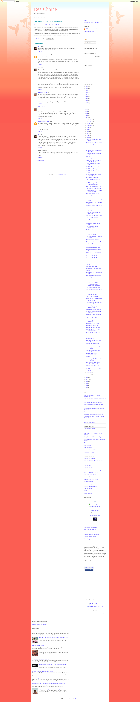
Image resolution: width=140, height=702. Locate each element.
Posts (87, 39)
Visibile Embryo (87, 491)
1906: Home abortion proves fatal (94, 215)
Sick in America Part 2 (91, 266)
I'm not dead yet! (90, 338)
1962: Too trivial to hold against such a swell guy (93, 175)
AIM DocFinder (87, 465)
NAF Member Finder (88, 481)
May (88, 133)
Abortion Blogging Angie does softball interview (93, 306)
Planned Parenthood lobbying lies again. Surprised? (94, 242)
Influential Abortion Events (90, 532)
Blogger (76, 698)
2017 (86, 103)
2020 (86, 98)
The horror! (34, 632)
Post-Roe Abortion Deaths (90, 536)
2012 (86, 113)
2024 (86, 90)
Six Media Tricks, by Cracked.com (91, 230)
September (89, 125)
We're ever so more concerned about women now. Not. (93, 315)
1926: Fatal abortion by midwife (93, 166)
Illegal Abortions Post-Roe (90, 529)
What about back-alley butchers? (91, 420)
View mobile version (57, 169)
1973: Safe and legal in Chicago (93, 245)
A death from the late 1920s (92, 325)
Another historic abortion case (93, 247)
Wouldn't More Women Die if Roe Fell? (93, 22)
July (88, 129)
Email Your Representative (90, 474)
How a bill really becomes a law (93, 186)
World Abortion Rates (95, 515)
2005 (86, 385)
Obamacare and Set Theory (92, 239)
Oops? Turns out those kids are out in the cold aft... (93, 161)
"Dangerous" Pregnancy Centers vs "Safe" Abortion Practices (53, 637)
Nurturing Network (88, 445)
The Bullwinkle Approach (92, 217)
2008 (86, 379)
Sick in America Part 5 (91, 258)
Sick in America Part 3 (91, 262)
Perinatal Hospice (88, 447)
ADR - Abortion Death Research (92, 28)
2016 (86, 105)
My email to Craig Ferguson (92, 177)
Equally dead (89, 264)
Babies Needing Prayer (89, 428)
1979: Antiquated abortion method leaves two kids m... (94, 191)
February (89, 372)
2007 (86, 381)
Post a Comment (40, 160)
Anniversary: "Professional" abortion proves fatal (92, 344)
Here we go (40, 109)
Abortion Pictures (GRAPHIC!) (91, 463)
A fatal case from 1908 (91, 317)
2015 (86, 107)
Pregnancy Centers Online (90, 449)
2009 (86, 377)
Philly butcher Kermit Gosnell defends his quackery (93, 363)
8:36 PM (40, 131)
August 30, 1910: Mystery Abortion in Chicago (50, 689)
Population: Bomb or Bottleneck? (91, 534)
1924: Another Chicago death (93, 146)
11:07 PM (40, 147)
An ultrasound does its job (92, 323)
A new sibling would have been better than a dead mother (52, 664)
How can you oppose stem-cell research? (93, 411)
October (89, 123)
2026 (86, 86)
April (88, 135)
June (88, 131)
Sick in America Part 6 (91, 255)
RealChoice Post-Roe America (39, 624)
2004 (86, 387)
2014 (86, 109)
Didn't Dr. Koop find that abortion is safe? (93, 402)
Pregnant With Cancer (89, 452)
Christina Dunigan (42, 92)
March (88, 137)
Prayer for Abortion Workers (90, 486)
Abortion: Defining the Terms (90, 527)
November (89, 121)
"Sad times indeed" (90, 300)
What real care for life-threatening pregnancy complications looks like (48, 683)
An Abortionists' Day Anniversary (94, 298)
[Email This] (46, 39)
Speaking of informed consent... (93, 309)
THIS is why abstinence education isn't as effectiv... (93, 285)
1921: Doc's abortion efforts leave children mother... (94, 303)
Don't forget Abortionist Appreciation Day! (91, 354)
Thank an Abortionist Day (92, 296)
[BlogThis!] (48, 39)
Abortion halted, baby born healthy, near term (92, 366)
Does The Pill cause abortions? (91, 472)
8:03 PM (40, 104)
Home (57, 167)
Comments (88, 42)
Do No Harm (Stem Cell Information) (92, 470)
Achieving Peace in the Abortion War (93, 609)
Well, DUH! (89, 270)
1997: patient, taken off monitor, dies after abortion (44, 678)
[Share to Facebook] (51, 39)
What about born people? (89, 422)
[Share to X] (50, 39)
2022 (86, 94)
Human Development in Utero (91, 479)
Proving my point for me (38, 645)
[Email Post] (42, 38)
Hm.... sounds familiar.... (92, 279)
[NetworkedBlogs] (89, 567)
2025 (86, 88)
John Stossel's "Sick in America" (94, 268)
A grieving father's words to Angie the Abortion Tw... (94, 290)
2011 (86, 115)
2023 (86, 92)
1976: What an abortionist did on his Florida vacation (94, 233)
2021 (86, 96)
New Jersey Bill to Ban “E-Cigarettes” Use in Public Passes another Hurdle (51, 24)
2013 (86, 111)
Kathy (39, 46)
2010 (86, 117)
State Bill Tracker (88, 488)
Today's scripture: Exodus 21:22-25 (40, 659)
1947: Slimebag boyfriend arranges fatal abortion (92, 183)
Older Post (77, 167)
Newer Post (38, 167)
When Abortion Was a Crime (91, 613)
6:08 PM (40, 89)
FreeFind (90, 58)
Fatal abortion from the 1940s (93, 327)
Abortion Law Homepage (89, 458)
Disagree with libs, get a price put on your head (43, 671)
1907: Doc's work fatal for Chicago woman (92, 227)
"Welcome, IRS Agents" (92, 148)
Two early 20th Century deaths (93, 188)
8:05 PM (40, 118)
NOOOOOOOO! (90, 197)
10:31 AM (40, 51)
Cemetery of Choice (88, 467)
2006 (86, 383)
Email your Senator (88, 477)
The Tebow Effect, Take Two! (93, 287)
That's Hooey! (87, 539)
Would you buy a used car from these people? (93, 253)
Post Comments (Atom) (60, 174)
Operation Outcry (88, 484)
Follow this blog (89, 569)
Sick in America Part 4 (91, 260)
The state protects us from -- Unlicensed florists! (93, 293)
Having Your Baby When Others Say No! (93, 437)
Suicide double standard (92, 336)
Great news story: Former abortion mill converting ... (93, 281)
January (89, 374)
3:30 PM (40, 64)
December (89, 119)
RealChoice (45, 9)
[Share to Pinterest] (53, 39)
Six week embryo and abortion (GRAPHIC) (49, 651)
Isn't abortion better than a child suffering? (93, 414)
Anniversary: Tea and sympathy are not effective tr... (93, 330)
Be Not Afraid (87, 431)
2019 (86, 100)
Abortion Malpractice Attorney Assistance (93, 460)
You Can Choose (88, 493)
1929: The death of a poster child (94, 168)
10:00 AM (40, 157)
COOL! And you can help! (92, 356)
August (88, 127)
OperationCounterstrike (43, 54)
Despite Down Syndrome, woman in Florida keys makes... (94, 143)
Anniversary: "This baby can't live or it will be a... (94, 359)
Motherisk (86, 442)
